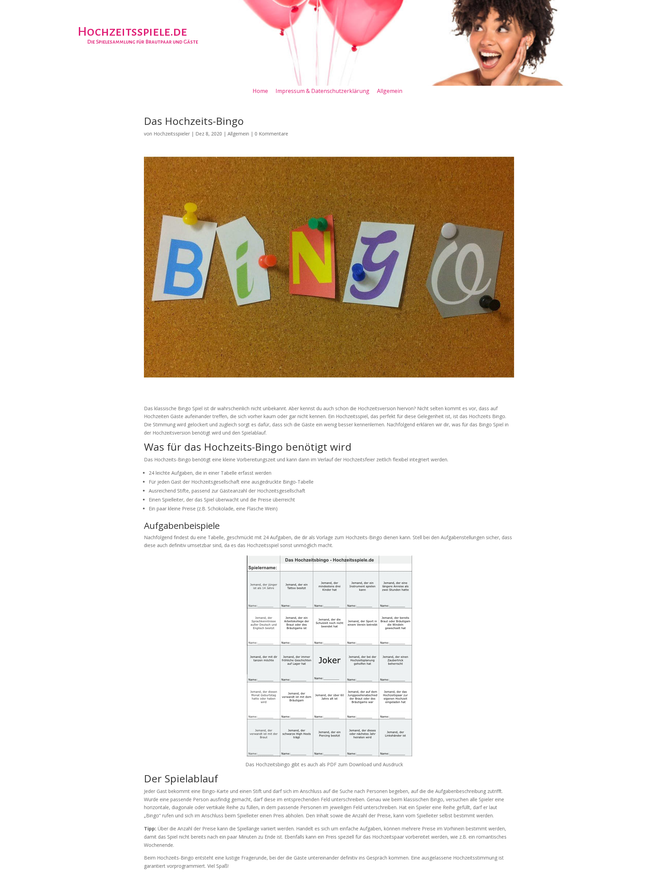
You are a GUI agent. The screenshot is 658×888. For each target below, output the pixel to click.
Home (260, 91)
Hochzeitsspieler (172, 133)
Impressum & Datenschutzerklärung (322, 91)
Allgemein (389, 91)
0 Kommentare (271, 133)
